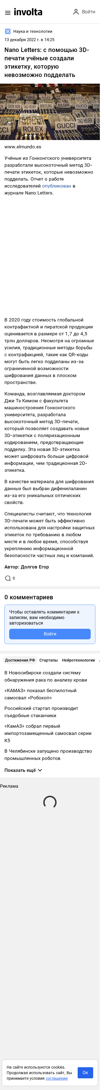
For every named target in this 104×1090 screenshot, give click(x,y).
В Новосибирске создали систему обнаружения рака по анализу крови (45, 676)
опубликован (56, 186)
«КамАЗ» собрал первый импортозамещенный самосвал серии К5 (48, 733)
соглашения (57, 1078)
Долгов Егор (35, 567)
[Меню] (7, 12)
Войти (50, 634)
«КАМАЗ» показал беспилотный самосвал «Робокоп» (40, 694)
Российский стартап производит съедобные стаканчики (41, 711)
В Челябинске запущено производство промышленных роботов (48, 754)
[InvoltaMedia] (28, 12)
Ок (85, 1072)
